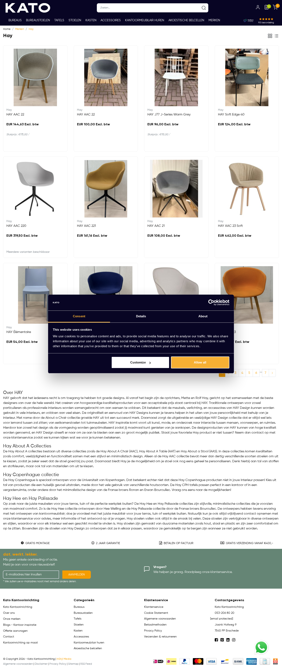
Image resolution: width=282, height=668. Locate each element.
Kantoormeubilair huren (144, 20)
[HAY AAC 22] (35, 77)
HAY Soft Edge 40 (231, 114)
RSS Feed (86, 664)
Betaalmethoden (155, 624)
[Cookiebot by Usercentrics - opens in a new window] (211, 303)
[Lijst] (276, 36)
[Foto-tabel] (270, 36)
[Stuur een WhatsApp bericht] (261, 647)
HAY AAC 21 (156, 226)
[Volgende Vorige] (272, 373)
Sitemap (73, 664)
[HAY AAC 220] (35, 189)
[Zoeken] (203, 8)
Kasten (90, 20)
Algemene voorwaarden (160, 618)
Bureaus (15, 20)
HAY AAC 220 (16, 226)
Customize (138, 362)
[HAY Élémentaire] (35, 295)
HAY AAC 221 (86, 226)
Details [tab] (141, 316)
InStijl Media (64, 659)
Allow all (200, 362)
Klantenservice (153, 607)
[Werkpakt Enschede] (275, 661)
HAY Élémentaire (18, 332)
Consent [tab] (79, 316)
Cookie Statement (156, 613)
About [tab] (202, 316)
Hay (31, 29)
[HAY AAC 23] (247, 295)
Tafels (59, 20)
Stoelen (75, 20)
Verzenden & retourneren (160, 636)
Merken (214, 20)
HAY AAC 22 (15, 114)
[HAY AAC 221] (106, 189)
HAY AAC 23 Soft (230, 226)
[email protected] (221, 618)
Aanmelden (76, 574)
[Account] (258, 8)
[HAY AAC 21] (176, 189)
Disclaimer (41, 664)
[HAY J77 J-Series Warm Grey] (176, 77)
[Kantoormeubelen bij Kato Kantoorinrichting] (28, 8)
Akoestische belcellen (186, 20)
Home (7, 29)
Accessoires (111, 20)
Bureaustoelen (38, 20)
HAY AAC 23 (227, 332)
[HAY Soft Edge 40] (247, 77)
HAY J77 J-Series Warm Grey (169, 114)
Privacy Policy (153, 630)
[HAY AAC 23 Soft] (247, 189)
